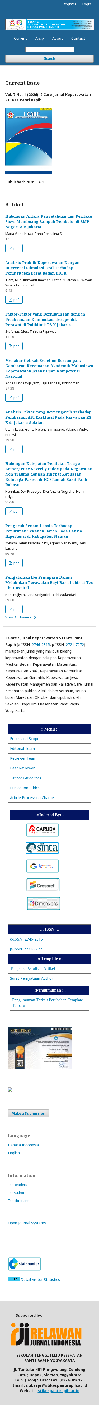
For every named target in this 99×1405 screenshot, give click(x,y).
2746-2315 (41, 644)
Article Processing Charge (32, 797)
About (57, 38)
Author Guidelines (25, 778)
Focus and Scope (24, 738)
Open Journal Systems (27, 1222)
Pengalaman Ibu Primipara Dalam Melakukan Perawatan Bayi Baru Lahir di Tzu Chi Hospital (49, 582)
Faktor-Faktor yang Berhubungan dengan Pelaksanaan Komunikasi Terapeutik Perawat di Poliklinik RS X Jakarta (45, 319)
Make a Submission (28, 1113)
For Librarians (18, 1200)
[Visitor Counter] (24, 1269)
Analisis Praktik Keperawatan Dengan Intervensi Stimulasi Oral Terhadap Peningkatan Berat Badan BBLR (42, 268)
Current (20, 38)
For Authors (17, 1192)
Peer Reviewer (22, 767)
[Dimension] (43, 908)
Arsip (39, 38)
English (14, 1152)
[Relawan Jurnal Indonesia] (47, 1346)
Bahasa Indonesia (23, 1144)
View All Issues (18, 617)
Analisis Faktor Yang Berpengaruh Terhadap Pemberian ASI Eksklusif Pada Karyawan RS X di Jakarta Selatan (48, 417)
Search (49, 59)
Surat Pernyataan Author (31, 978)
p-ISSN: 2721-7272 (26, 948)
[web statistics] (14, 1279)
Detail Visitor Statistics (40, 1279)
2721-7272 (75, 644)
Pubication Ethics (25, 787)
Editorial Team (22, 748)
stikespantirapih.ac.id (58, 1390)
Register (69, 4)
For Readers (17, 1184)
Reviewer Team (23, 758)
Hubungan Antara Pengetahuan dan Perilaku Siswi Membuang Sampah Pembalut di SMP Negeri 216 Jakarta (48, 221)
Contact (78, 38)
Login (86, 4)
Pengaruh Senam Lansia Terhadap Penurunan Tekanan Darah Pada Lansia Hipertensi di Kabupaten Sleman (43, 531)
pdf (16, 248)
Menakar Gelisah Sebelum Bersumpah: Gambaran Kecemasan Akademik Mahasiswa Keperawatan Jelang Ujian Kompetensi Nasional (49, 368)
